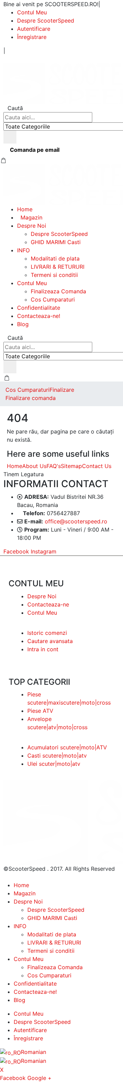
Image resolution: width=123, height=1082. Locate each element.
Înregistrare (31, 37)
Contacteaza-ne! (38, 315)
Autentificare (33, 28)
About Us (34, 466)
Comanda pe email (34, 149)
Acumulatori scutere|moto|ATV (67, 747)
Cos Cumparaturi (53, 299)
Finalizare (62, 389)
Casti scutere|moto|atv (57, 755)
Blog (23, 324)
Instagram (43, 551)
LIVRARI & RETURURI (57, 266)
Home (24, 209)
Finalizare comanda (30, 398)
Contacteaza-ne (48, 604)
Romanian (33, 1051)
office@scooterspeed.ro (76, 521)
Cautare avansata (50, 641)
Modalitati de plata (55, 258)
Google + (39, 1077)
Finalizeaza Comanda (58, 291)
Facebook (16, 551)
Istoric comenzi (47, 632)
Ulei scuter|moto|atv (53, 763)
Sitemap (71, 466)
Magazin (31, 217)
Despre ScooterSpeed (45, 20)
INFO (23, 250)
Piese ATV (40, 710)
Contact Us (96, 466)
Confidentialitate (38, 307)
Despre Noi (31, 225)
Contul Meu (32, 12)
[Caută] (9, 137)
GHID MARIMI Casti (56, 242)
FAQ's (53, 466)
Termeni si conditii (54, 274)
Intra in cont (42, 649)
